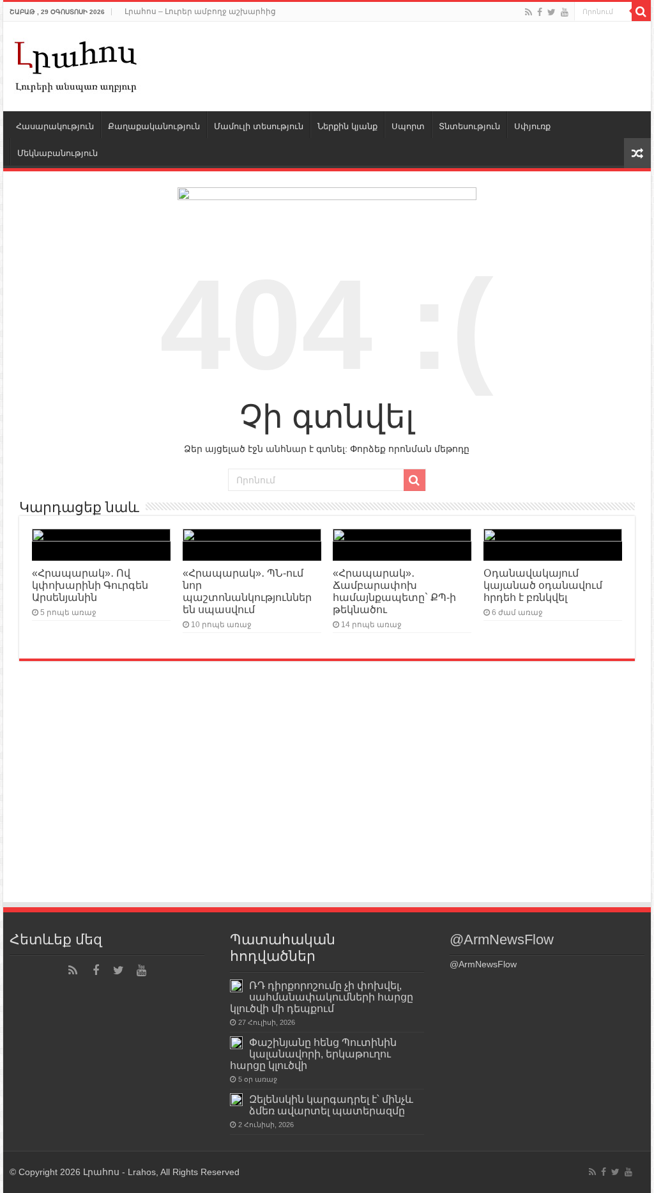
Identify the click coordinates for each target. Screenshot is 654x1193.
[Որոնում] (641, 11)
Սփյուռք (532, 126)
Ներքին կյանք (347, 126)
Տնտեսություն (469, 126)
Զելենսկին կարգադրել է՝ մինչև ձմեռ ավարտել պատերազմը (331, 1104)
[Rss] (528, 12)
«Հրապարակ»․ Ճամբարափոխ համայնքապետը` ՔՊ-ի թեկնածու (394, 591)
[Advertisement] (327, 804)
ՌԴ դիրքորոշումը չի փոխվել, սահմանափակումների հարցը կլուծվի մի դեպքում (321, 996)
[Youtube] (564, 12)
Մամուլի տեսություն (258, 126)
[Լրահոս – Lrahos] (77, 64)
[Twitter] (551, 12)
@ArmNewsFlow (502, 939)
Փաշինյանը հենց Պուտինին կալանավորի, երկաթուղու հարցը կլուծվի (313, 1053)
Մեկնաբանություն (57, 153)
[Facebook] (540, 12)
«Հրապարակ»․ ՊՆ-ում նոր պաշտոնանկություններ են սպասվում (247, 591)
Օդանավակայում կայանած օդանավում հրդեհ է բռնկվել (542, 585)
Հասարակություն (55, 126)
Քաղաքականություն (154, 126)
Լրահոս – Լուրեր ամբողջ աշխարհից (200, 11)
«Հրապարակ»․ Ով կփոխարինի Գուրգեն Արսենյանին (90, 585)
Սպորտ (408, 126)
